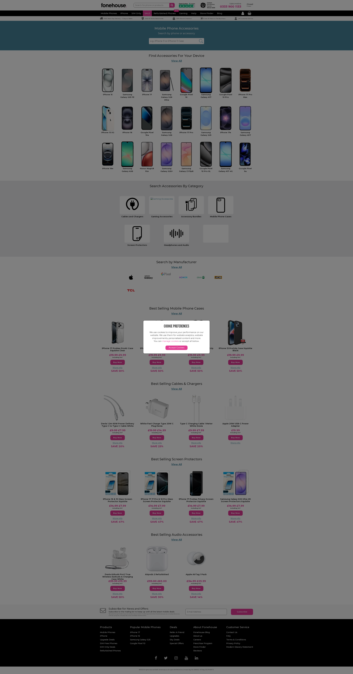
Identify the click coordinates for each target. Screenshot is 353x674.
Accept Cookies (176, 347)
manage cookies (170, 341)
